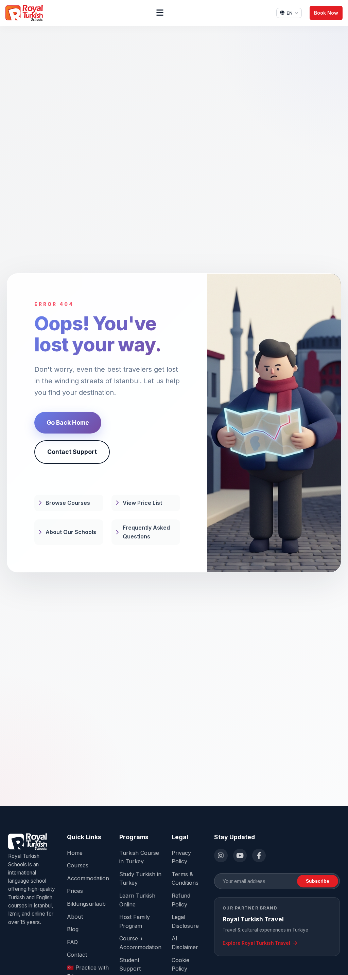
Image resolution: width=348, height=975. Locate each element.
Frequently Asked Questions (146, 532)
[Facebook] (259, 855)
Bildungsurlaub (86, 903)
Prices (75, 890)
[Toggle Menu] (159, 13)
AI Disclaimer (185, 943)
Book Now (326, 13)
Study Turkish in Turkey (140, 878)
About (75, 916)
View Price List (142, 502)
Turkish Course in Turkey (139, 857)
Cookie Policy (180, 964)
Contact (77, 954)
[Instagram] (221, 855)
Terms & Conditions (185, 878)
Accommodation (88, 878)
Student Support (130, 964)
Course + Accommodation (140, 943)
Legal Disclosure (185, 921)
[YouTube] (240, 855)
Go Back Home (68, 422)
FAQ (72, 942)
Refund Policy (181, 900)
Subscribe (317, 881)
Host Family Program (134, 921)
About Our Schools (71, 532)
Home (75, 852)
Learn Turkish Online (137, 900)
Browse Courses (68, 502)
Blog (73, 929)
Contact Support (72, 451)
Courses (77, 865)
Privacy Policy (181, 857)
